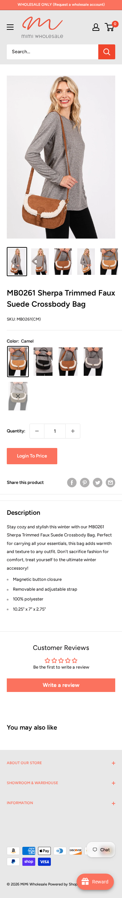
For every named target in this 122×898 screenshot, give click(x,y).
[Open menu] (10, 27)
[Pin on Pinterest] (84, 482)
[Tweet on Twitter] (97, 482)
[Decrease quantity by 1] (37, 431)
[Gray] (93, 361)
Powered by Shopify (65, 884)
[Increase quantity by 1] (73, 431)
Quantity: (16, 430)
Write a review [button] (61, 685)
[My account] (96, 27)
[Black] (43, 361)
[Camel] (18, 361)
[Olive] (18, 396)
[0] (109, 27)
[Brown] (68, 361)
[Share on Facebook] (72, 482)
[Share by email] (110, 482)
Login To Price (32, 456)
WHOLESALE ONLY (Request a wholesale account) (61, 4)
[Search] (106, 51)
